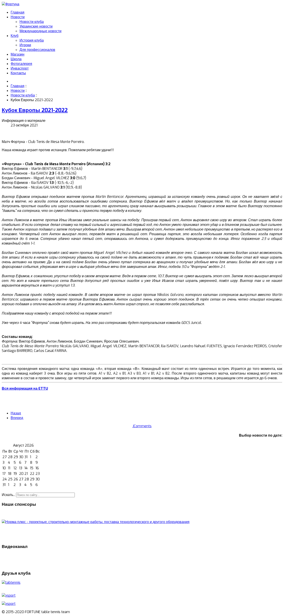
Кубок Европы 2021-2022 (35, 110)
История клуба (32, 40)
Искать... (8, 494)
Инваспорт (20, 68)
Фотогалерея (21, 63)
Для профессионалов (37, 49)
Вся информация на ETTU (25, 388)
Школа (16, 59)
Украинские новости (36, 26)
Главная (17, 12)
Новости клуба (32, 21)
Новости (18, 17)
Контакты (18, 73)
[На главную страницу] (10, 4)
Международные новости (40, 31)
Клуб (14, 35)
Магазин (17, 54)
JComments (142, 426)
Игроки (25, 45)
